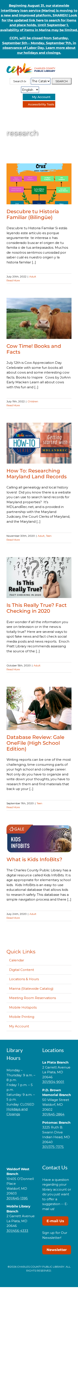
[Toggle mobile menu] (70, 65)
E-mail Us (55, 1221)
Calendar (16, 960)
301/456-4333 (17, 1231)
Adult (32, 276)
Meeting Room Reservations (32, 998)
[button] (21, 1128)
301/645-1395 (17, 1198)
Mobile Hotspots (23, 1007)
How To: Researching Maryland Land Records (36, 474)
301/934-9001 (53, 1082)
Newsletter (57, 1250)
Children (33, 401)
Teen (49, 535)
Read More (13, 280)
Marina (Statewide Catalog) (31, 988)
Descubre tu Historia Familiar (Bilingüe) (32, 214)
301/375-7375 (53, 1147)
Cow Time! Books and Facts (33, 349)
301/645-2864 (53, 1114)
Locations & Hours (24, 979)
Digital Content (21, 970)
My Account (19, 1026)
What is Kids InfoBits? (34, 859)
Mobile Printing (21, 1017)
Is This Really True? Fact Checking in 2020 (36, 608)
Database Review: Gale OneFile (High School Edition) (35, 743)
